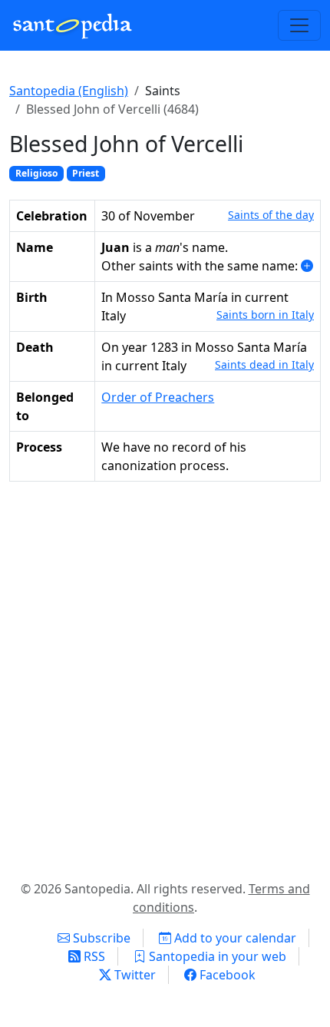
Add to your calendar (233, 937)
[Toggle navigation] (299, 25)
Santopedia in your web (216, 956)
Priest (85, 173)
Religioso (36, 173)
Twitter (133, 974)
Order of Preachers (157, 397)
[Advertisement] (165, 677)
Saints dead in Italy (264, 364)
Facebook (226, 974)
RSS (93, 956)
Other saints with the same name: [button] (201, 265)
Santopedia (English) (68, 90)
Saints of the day (271, 214)
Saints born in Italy (265, 314)
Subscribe (100, 937)
